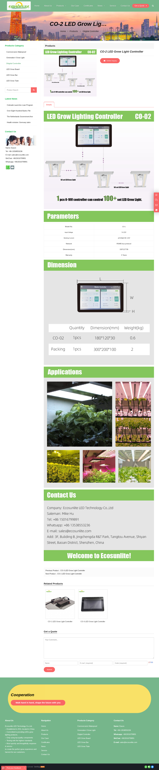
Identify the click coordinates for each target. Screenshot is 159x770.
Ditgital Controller (91, 31)
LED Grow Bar (12, 75)
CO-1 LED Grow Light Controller (69, 574)
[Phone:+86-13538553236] (156, 210)
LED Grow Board (12, 69)
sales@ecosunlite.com (20, 155)
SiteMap (37, 767)
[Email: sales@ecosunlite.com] (156, 205)
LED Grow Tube (12, 81)
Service (44, 750)
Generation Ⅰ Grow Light (15, 58)
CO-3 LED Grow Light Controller (72, 570)
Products (74, 31)
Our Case (45, 738)
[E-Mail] (152, 766)
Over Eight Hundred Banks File (18, 111)
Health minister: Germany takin (18, 122)
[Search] (34, 90)
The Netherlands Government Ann (19, 117)
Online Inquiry (112, 61)
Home (43, 726)
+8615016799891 (20, 162)
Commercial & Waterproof (16, 52)
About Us (44, 730)
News (43, 746)
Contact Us (45, 754)
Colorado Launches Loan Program (19, 105)
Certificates (45, 742)
